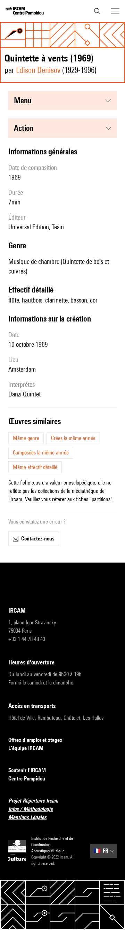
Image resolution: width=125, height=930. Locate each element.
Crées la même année (73, 438)
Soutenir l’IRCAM (27, 770)
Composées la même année (41, 452)
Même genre (26, 438)
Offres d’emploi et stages (35, 740)
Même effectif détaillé (35, 467)
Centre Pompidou (26, 778)
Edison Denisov (38, 70)
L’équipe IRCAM (25, 748)
